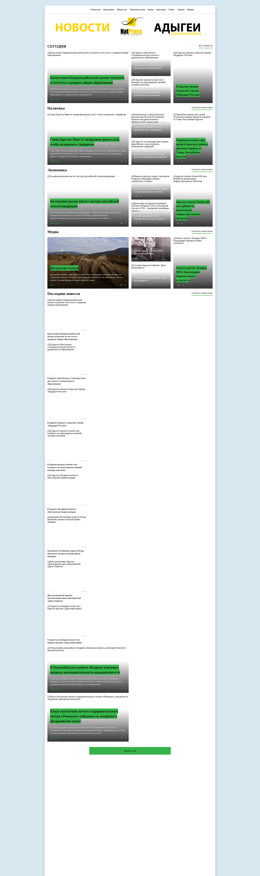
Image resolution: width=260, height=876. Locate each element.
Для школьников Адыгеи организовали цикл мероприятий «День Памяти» (64, 598)
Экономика (108, 9)
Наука (151, 9)
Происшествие (137, 9)
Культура (161, 9)
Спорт (171, 9)
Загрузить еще (130, 751)
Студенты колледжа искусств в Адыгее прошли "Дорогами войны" (64, 641)
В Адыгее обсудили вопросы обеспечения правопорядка (61, 510)
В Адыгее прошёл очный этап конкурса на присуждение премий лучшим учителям (64, 467)
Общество (122, 9)
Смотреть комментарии (202, 107)
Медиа (190, 9)
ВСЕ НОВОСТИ (206, 46)
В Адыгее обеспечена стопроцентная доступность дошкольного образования (66, 381)
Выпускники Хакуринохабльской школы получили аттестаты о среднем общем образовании (63, 336)
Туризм (181, 9)
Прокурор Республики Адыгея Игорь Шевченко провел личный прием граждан (65, 553)
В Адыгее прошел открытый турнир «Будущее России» (65, 424)
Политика (95, 9)
